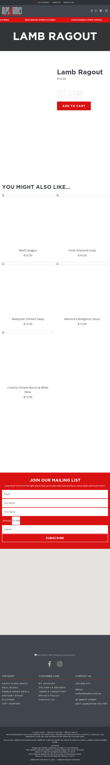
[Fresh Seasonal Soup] (82, 195)
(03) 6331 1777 (82, 683)
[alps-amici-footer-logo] (55, 654)
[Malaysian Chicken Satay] (28, 264)
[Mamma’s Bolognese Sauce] (82, 264)
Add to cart (73, 105)
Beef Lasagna (28, 250)
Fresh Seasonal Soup (82, 250)
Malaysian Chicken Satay (28, 319)
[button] (55, 590)
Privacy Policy (71, 732)
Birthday (7, 520)
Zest (53, 760)
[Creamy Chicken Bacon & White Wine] (28, 332)
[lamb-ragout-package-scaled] (27, 117)
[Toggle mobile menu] (106, 10)
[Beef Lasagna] (28, 195)
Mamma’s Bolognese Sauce (82, 319)
